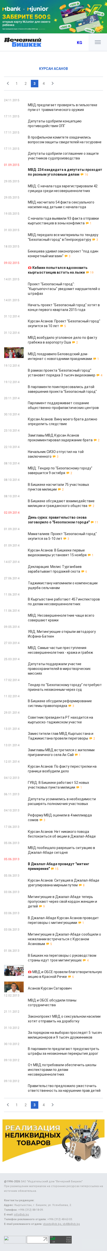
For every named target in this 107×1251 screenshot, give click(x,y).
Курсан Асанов (53, 69)
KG (79, 42)
